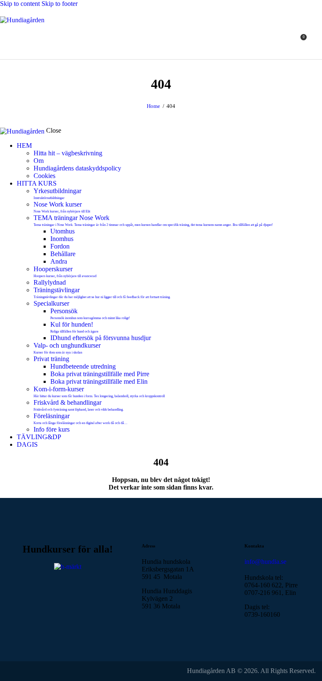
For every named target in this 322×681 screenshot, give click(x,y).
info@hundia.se (265, 561)
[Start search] (317, 40)
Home (153, 106)
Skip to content (20, 3)
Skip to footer (60, 3)
